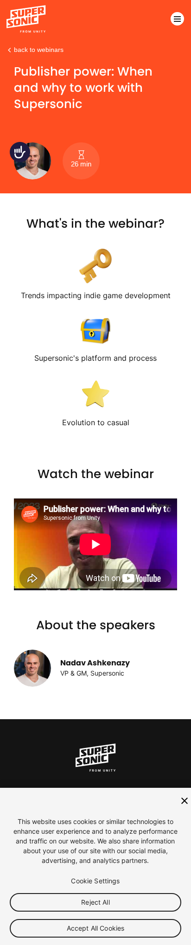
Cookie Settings (95, 881)
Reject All (95, 902)
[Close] (184, 801)
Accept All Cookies (96, 928)
